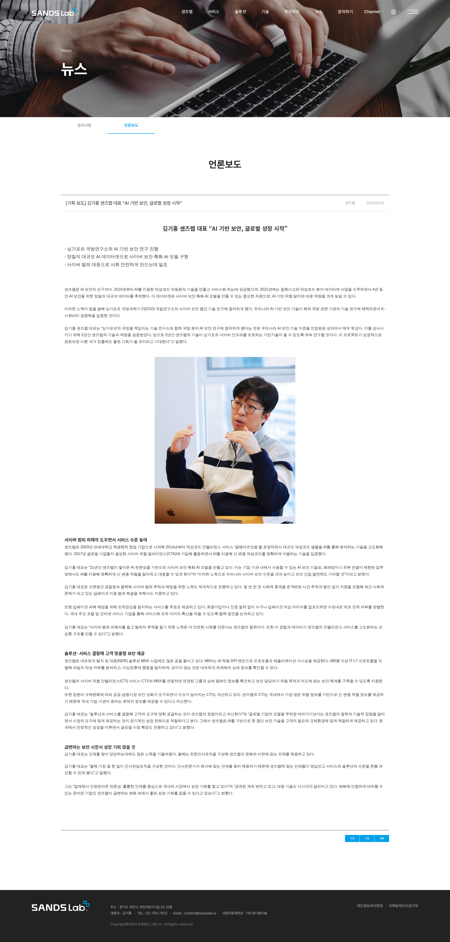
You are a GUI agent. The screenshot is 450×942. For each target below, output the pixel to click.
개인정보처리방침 (370, 906)
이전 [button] (352, 838)
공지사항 (84, 125)
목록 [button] (381, 838)
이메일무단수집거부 (403, 906)
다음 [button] (367, 838)
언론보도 (131, 125)
